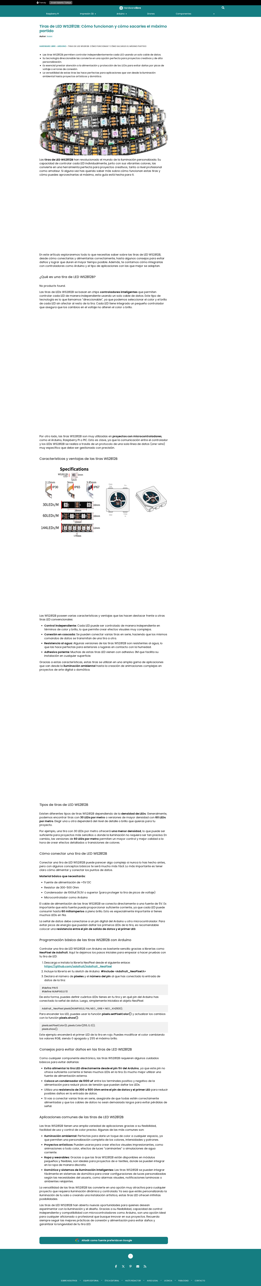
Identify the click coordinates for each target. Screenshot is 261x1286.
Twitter (123, 1266)
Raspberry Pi (52, 13)
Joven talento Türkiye (60, 2)
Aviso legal (152, 1280)
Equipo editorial (91, 1280)
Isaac (50, 36)
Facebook (116, 1266)
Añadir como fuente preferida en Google (107, 1240)
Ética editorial (112, 1280)
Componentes (183, 13)
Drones (151, 13)
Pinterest (130, 1266)
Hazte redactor (133, 1280)
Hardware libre (47, 46)
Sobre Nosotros (69, 1280)
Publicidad (183, 1280)
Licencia (168, 1280)
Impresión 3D (87, 13)
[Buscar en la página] (223, 8)
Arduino (121, 13)
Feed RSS (145, 1266)
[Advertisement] (104, 200)
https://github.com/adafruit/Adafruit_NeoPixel (78, 966)
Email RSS (138, 1266)
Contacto (200, 1280)
